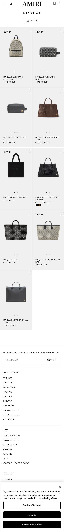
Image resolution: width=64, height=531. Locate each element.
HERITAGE (8, 383)
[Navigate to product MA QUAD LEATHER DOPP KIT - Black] (16, 109)
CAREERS (7, 396)
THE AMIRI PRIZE (11, 410)
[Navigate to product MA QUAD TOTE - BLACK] (16, 232)
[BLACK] (36, 205)
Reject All (32, 515)
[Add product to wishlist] (27, 32)
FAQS (5, 459)
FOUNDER (7, 378)
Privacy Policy (11, 440)
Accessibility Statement (16, 463)
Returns (7, 454)
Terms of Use (10, 445)
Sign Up (51, 360)
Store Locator (11, 415)
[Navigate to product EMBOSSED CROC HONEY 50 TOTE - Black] (48, 170)
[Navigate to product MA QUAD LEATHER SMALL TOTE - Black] (16, 292)
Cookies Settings (32, 505)
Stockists (8, 419)
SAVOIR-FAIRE (9, 387)
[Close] (60, 486)
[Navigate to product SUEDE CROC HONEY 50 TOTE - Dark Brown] (48, 109)
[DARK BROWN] (39, 205)
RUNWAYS (7, 401)
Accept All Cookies (32, 524)
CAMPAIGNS (8, 406)
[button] (5, 4)
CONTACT (7, 479)
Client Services (11, 436)
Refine (34, 21)
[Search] (11, 4)
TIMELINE (7, 392)
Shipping (7, 449)
